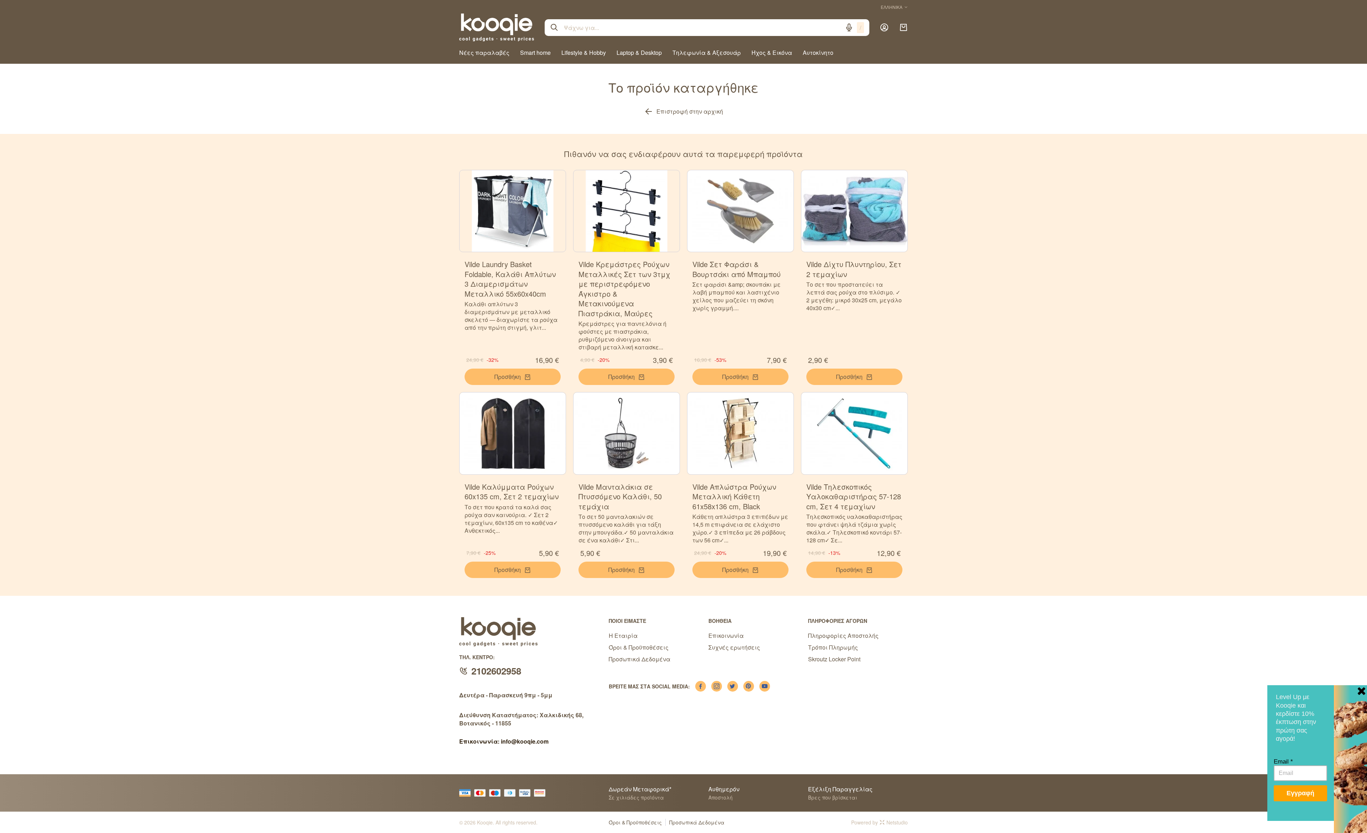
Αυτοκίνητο (818, 52)
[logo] (496, 27)
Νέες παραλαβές (484, 52)
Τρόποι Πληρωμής (833, 647)
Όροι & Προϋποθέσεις (639, 647)
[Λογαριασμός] (884, 27)
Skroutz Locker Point (834, 659)
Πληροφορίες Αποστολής (843, 635)
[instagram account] (716, 686)
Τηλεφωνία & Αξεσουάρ (706, 52)
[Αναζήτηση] (554, 27)
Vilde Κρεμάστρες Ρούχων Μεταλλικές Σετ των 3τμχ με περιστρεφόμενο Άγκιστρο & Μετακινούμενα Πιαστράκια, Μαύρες (624, 288)
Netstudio (897, 822)
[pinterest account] (748, 686)
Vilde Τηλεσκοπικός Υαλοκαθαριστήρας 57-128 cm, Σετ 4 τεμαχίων (853, 496)
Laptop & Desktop (639, 52)
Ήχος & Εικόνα (771, 52)
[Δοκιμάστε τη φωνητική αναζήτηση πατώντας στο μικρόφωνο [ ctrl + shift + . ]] (849, 27)
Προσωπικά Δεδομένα (639, 659)
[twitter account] (732, 686)
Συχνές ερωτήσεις (734, 647)
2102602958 (496, 670)
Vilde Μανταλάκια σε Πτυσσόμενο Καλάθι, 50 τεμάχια (620, 496)
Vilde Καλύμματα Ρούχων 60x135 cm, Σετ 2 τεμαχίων (512, 491)
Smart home (535, 52)
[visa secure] (526, 793)
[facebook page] (700, 686)
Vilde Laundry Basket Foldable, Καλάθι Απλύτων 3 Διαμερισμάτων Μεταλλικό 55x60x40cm (510, 279)
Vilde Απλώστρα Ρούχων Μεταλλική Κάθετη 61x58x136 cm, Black (734, 496)
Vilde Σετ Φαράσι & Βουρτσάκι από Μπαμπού (736, 269)
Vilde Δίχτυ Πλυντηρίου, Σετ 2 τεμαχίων (853, 269)
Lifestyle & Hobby (583, 52)
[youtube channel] (764, 686)
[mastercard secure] (541, 793)
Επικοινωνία (726, 635)
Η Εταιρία (623, 635)
